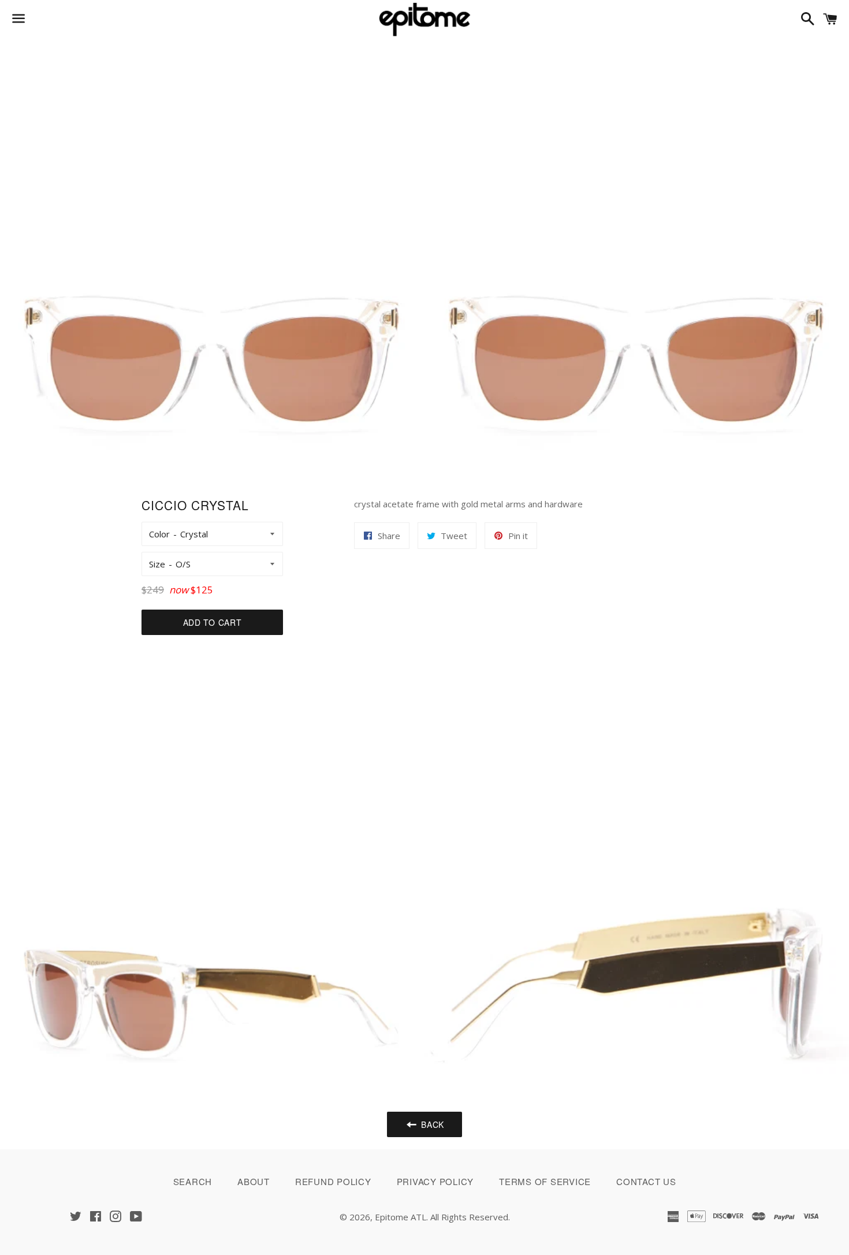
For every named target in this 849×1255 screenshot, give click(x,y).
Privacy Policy (435, 1181)
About (253, 1181)
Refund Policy (333, 1181)
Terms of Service (545, 1181)
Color (159, 534)
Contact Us (646, 1181)
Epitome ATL (400, 1217)
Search (193, 1181)
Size (157, 564)
